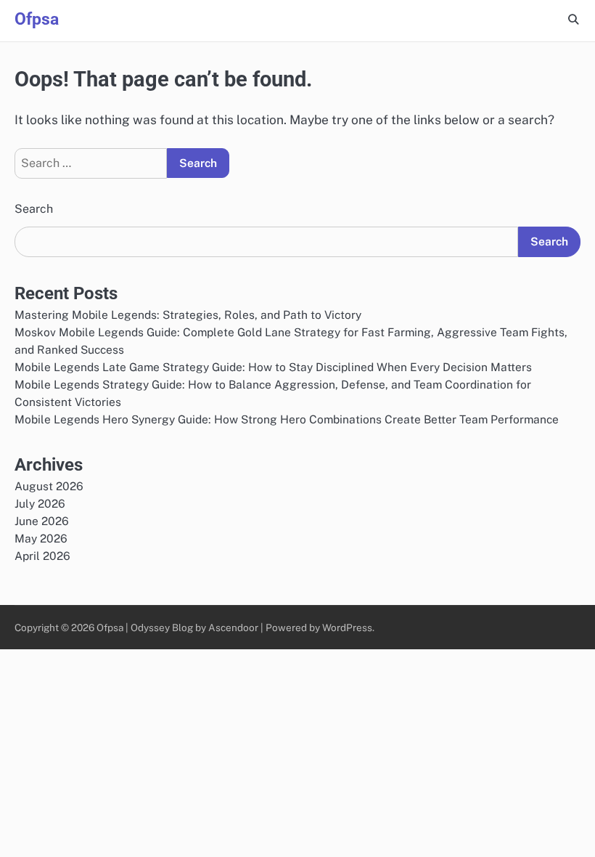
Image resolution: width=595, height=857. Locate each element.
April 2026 (42, 555)
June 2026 (42, 520)
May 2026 (41, 538)
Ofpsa (37, 19)
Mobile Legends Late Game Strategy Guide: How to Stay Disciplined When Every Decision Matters (273, 366)
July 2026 (40, 503)
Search (34, 209)
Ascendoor (233, 627)
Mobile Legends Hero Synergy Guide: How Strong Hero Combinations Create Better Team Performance (287, 419)
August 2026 (49, 485)
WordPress (347, 627)
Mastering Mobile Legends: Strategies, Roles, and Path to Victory (188, 314)
